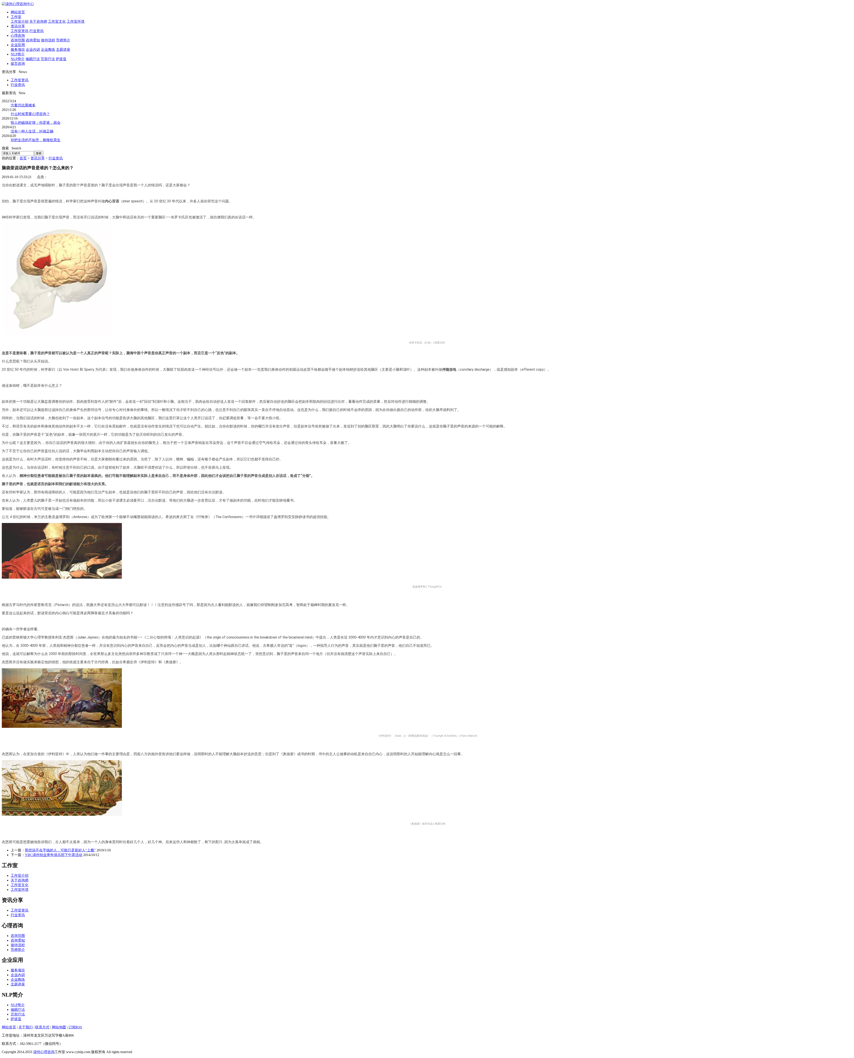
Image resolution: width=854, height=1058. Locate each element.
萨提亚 (61, 59)
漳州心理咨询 (43, 1052)
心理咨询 (18, 35)
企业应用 (18, 45)
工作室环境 (76, 21)
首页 (23, 158)
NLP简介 (18, 54)
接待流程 (48, 40)
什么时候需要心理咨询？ (30, 114)
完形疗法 (48, 59)
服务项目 (18, 49)
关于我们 (25, 1027)
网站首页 (18, 12)
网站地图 (59, 1027)
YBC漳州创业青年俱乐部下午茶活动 (53, 855)
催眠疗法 (33, 59)
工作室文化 (57, 21)
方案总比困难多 (23, 105)
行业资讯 (36, 31)
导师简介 (63, 40)
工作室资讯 (19, 31)
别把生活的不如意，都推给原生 (35, 140)
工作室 (16, 17)
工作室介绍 (19, 21)
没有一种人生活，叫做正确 (32, 131)
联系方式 (42, 1027)
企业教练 (48, 49)
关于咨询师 (38, 21)
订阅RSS (75, 1027)
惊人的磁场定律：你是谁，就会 (35, 122)
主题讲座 (63, 49)
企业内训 (33, 49)
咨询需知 (33, 40)
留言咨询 (18, 63)
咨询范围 (18, 40)
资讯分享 (18, 26)
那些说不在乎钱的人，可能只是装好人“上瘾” (60, 850)
